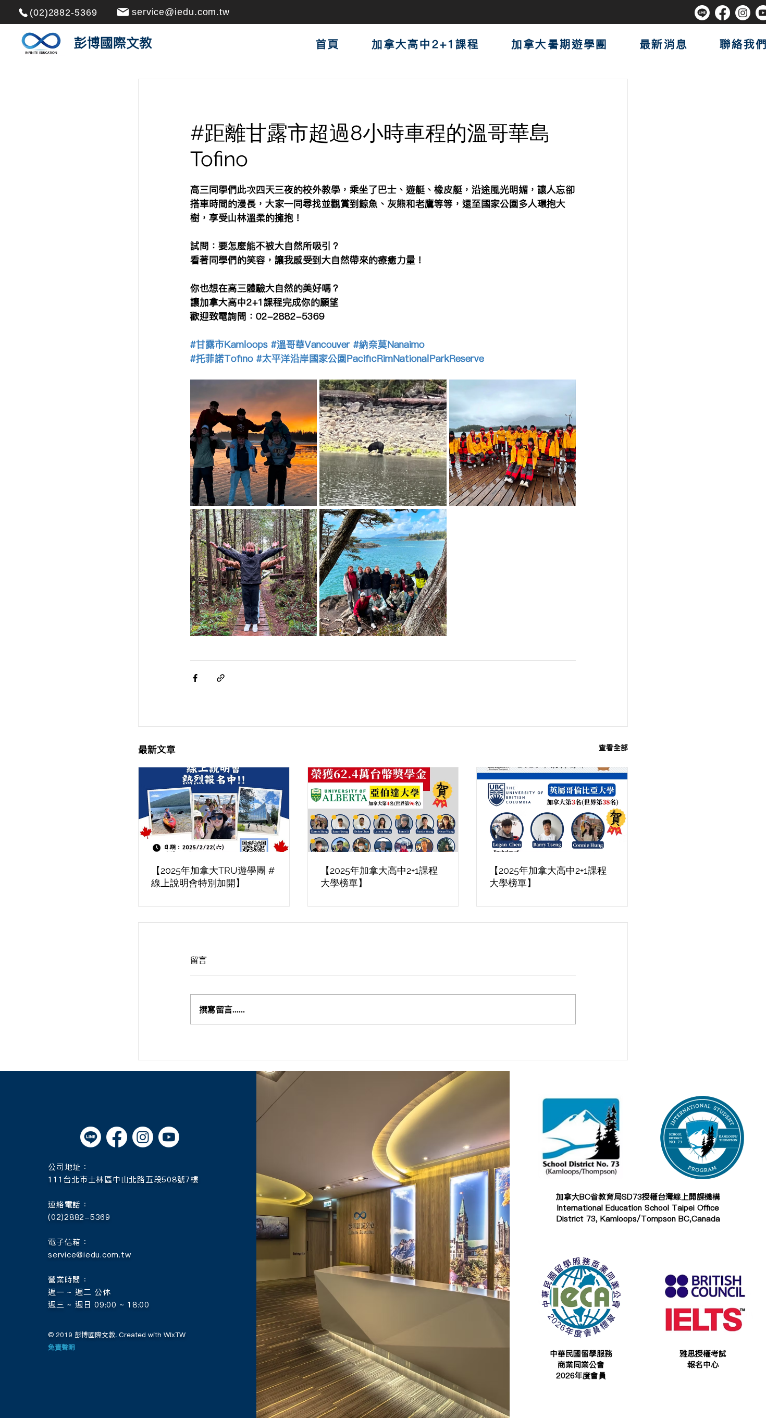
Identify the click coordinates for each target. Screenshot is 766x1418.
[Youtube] (168, 1137)
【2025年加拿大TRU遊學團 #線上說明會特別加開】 (213, 876)
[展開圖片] (253, 443)
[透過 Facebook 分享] (195, 678)
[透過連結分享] (221, 678)
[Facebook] (722, 12)
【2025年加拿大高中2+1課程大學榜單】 (379, 876)
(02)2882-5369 (79, 1217)
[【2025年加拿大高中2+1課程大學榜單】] (383, 809)
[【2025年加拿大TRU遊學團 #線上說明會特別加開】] (214, 809)
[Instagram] (742, 12)
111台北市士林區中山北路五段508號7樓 (123, 1179)
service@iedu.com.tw (89, 1254)
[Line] (702, 12)
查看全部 (613, 747)
